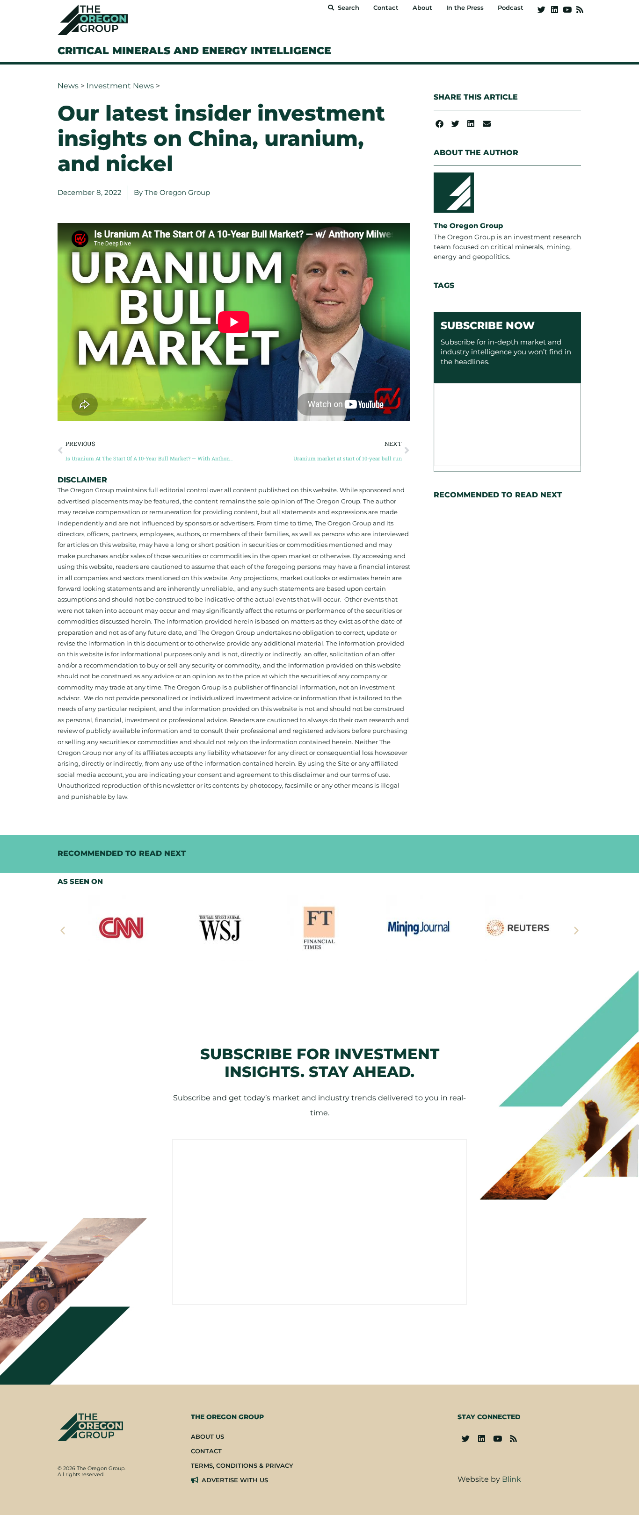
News (68, 85)
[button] (439, 123)
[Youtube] (567, 9)
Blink (511, 1479)
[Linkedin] (554, 9)
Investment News (120, 85)
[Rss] (580, 9)
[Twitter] (541, 9)
